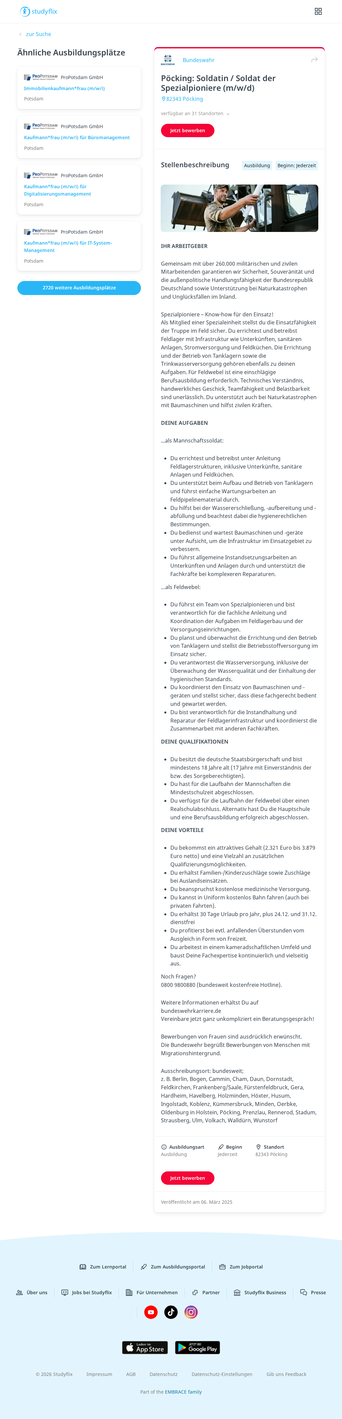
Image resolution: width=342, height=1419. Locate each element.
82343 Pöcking (184, 98)
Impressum (99, 1374)
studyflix (44, 11)
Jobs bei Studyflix (92, 1292)
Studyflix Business (265, 1292)
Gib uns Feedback (286, 1374)
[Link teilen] (313, 59)
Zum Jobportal (246, 1266)
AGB (131, 1374)
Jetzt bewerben (187, 130)
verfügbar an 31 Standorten (193, 113)
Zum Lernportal (108, 1266)
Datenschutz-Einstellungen (222, 1374)
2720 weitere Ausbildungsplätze (79, 287)
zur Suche (38, 34)
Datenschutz (164, 1374)
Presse (318, 1292)
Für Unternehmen (157, 1292)
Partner (211, 1292)
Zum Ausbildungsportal (178, 1266)
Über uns (37, 1292)
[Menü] (318, 11)
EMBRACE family (183, 1392)
